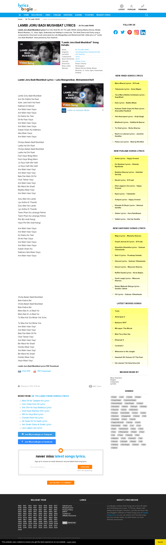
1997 (35, 522)
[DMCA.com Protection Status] (69, 523)
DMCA (64, 512)
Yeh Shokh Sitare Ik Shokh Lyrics (36, 424)
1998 (40, 522)
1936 (50, 506)
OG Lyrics (128, 294)
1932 (30, 506)
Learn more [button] (71, 542)
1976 (50, 516)
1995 (25, 522)
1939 (25, 508)
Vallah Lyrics (127, 219)
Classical (115, 410)
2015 (45, 526)
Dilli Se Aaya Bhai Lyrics (32, 414)
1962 (19, 514)
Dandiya (114, 413)
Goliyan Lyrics (127, 199)
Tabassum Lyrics (128, 89)
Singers (113, 380)
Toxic (117, 311)
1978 (20, 518)
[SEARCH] (146, 15)
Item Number (116, 425)
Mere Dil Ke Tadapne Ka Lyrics (35, 401)
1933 (35, 506)
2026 (20, 529)
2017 (55, 526)
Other (141, 429)
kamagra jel (40, 493)
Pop (113, 435)
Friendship (115, 419)
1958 (40, 512)
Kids (125, 425)
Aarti (121, 397)
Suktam (114, 448)
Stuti (144, 444)
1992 (50, 520)
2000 (51, 522)
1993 (55, 520)
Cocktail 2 (119, 346)
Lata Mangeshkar (81, 52)
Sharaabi (124, 441)
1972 (30, 516)
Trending (142, 9)
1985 (55, 518)
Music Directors (116, 378)
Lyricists (113, 384)
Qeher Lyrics (128, 213)
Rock (123, 438)
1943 (45, 508)
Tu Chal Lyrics (127, 128)
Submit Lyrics (67, 506)
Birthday (143, 406)
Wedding (115, 444)
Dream (144, 413)
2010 (19, 526)
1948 (30, 510)
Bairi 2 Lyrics (128, 255)
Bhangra (134, 406)
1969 (55, 514)
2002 (20, 523)
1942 (40, 508)
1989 (35, 520)
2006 (40, 523)
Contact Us (66, 514)
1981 (34, 518)
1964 (30, 514)
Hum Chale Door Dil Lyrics (33, 404)
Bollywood (37, 15)
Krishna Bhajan (117, 403)
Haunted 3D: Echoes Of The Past (129, 357)
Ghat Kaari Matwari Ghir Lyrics (35, 411)
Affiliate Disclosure (69, 516)
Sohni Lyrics (127, 158)
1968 (50, 514)
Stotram (135, 444)
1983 (45, 518)
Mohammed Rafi (94, 52)
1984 (50, 518)
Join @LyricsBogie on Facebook (38, 442)
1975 (45, 516)
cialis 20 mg (4, 493)
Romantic (133, 438)
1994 (20, 522)
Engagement (126, 416)
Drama (77, 61)
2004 (30, 523)
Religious (115, 438)
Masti (114, 429)
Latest (121, 9)
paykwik (32, 493)
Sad (141, 438)
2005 (35, 523)
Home (26, 15)
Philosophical (124, 432)
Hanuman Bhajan (130, 400)
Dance (124, 410)
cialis (11, 493)
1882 (19, 506)
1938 (19, 508)
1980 (30, 518)
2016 (50, 526)
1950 (40, 510)
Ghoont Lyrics (130, 261)
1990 (40, 520)
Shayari (133, 441)
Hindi (48, 15)
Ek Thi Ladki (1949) (82, 49)
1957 (35, 512)
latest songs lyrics (70, 456)
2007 (46, 523)
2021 (35, 527)
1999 (45, 522)
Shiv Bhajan (125, 444)
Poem (142, 432)
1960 (50, 512)
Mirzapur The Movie (123, 328)
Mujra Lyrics (128, 236)
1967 (45, 514)
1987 (25, 520)
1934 (40, 506)
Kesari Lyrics (128, 267)
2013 (35, 526)
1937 (55, 506)
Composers (114, 382)
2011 (24, 526)
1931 (24, 506)
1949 (35, 510)
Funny (83, 61)
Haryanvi (68, 15)
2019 (25, 527)
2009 (56, 523)
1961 (55, 512)
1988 (30, 520)
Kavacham (115, 406)
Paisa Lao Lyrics (129, 142)
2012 (30, 526)
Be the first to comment (60, 483)
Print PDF (26, 371)
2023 (45, 527)
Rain (137, 435)
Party (114, 432)
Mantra (125, 406)
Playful (134, 432)
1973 (35, 516)
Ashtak (130, 397)
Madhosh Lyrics (130, 122)
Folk (144, 416)
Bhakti (114, 397)
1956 (30, 512)
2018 (19, 527)
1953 (55, 510)
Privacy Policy (67, 510)
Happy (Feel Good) (117, 422)
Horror (138, 422)
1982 (40, 518)
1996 (30, 522)
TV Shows (89, 15)
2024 (51, 527)
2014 (40, 526)
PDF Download (44, 371)
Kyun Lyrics (125, 194)
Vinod (77, 56)
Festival (136, 416)
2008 (51, 523)
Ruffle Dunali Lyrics (129, 273)
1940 (30, 508)
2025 (56, 527)
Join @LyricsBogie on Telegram (38, 434)
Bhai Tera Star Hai (122, 334)
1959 (45, 512)
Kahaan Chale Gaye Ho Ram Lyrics (130, 109)
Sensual (114, 441)
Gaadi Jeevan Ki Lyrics (129, 242)
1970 (20, 516)
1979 (25, 518)
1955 (24, 512)
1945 (55, 508)
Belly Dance (133, 410)
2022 (40, 527)
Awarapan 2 (120, 317)
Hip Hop (129, 422)
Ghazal (133, 419)
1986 (20, 520)
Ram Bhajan (130, 403)
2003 (25, 523)
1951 (45, 510)
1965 (35, 514)
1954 (19, 512)
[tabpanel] (39, 224)
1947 (25, 510)
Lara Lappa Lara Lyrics (32, 428)
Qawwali (129, 435)
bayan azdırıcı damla (20, 493)
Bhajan (138, 397)
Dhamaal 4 (119, 340)
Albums (78, 15)
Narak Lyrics (124, 180)
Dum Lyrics (126, 103)
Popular (132, 9)
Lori (132, 425)
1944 (50, 508)
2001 (55, 522)
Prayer (121, 435)
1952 (50, 510)
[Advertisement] (39, 277)
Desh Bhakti (125, 413)
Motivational (124, 429)
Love (139, 425)
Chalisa (140, 403)
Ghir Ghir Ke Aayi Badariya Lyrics (37, 407)
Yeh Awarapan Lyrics (129, 116)
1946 (20, 510)
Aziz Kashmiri (80, 54)
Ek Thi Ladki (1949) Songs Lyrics (50, 396)
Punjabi (57, 15)
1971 (24, 516)
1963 (25, 514)
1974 (40, 516)
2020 (30, 527)
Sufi (141, 441)
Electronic (115, 416)
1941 (34, 508)
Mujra (133, 429)
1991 (45, 520)
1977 (55, 516)
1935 (45, 506)
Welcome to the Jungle (125, 351)
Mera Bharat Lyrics (127, 83)
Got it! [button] (160, 542)
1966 (40, 514)
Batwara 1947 (120, 322)
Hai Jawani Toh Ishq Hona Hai (127, 363)
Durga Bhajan (116, 400)
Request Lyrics (103, 15)
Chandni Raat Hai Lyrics (32, 418)
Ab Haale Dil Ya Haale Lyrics (34, 421)
